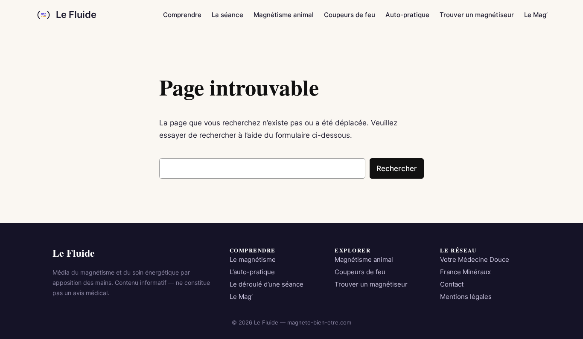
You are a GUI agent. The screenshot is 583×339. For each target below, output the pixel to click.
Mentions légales (466, 297)
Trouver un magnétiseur (371, 284)
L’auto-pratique (252, 272)
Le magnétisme (253, 260)
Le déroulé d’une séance (266, 284)
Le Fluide (76, 14)
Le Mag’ (241, 297)
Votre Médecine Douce (474, 260)
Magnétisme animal (364, 260)
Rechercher (396, 168)
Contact (451, 284)
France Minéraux (465, 272)
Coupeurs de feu (360, 272)
